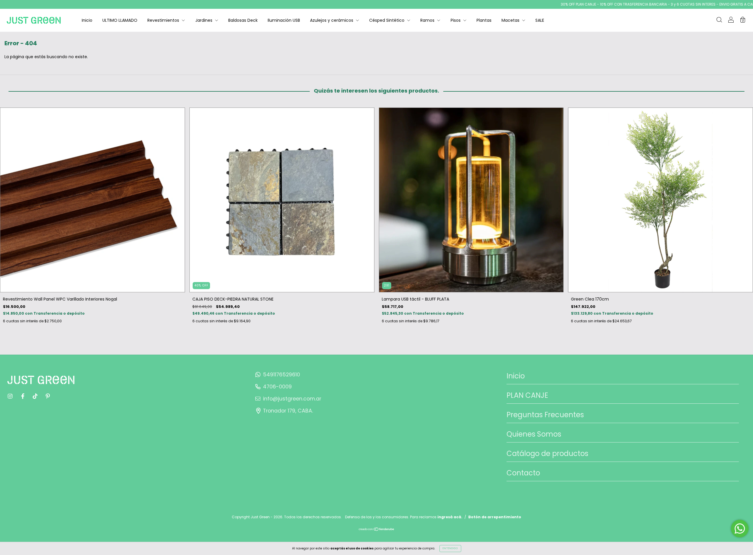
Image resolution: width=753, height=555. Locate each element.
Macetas (511, 20)
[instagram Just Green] (10, 396)
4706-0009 (277, 386)
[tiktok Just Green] (35, 396)
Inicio (87, 20)
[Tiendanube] (376, 530)
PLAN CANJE (527, 395)
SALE (539, 20)
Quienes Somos (534, 434)
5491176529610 (281, 374)
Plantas (484, 20)
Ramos (428, 20)
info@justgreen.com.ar (292, 398)
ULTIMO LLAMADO (119, 20)
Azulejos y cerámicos (332, 20)
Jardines (204, 20)
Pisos (456, 20)
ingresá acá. (449, 516)
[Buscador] (719, 21)
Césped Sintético (387, 20)
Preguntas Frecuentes (545, 415)
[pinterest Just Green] (48, 396)
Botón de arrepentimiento (494, 516)
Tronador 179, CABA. (288, 410)
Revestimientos (163, 20)
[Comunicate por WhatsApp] (740, 528)
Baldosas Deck (243, 20)
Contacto (523, 473)
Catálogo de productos (547, 453)
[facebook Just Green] (23, 396)
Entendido (450, 548)
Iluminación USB (284, 20)
